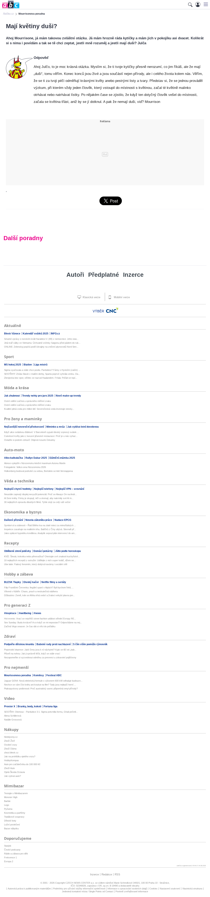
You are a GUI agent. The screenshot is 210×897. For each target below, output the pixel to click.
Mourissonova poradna (18, 675)
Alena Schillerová (12, 715)
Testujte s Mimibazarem (16, 793)
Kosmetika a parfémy (14, 813)
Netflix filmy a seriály (53, 582)
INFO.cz (55, 333)
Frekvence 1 (10, 857)
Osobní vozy (10, 744)
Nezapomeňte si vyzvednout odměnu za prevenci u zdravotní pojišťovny (40, 657)
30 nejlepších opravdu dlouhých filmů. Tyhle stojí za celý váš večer (37, 502)
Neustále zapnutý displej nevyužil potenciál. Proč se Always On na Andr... (40, 494)
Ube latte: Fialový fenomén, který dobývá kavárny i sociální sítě (35, 564)
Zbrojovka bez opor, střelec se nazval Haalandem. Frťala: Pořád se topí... (40, 378)
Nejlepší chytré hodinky (18, 488)
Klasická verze (91, 297)
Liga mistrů (40, 364)
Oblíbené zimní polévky (18, 551)
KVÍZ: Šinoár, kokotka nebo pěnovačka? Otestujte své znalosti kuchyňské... (42, 556)
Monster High (10, 797)
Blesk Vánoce (12, 333)
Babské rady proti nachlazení (54, 644)
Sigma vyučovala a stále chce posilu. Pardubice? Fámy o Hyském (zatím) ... (42, 370)
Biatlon (28, 364)
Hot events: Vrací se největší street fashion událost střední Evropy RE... (40, 618)
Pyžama (8, 809)
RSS (117, 874)
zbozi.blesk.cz (11, 752)
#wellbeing (25, 613)
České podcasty (12, 849)
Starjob (7, 846)
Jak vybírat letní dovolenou (83, 426)
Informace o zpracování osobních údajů (127, 888)
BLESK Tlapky (13, 582)
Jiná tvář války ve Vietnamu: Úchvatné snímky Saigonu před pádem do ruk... (42, 343)
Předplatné (103, 274)
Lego (6, 805)
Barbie (7, 801)
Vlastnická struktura (192, 888)
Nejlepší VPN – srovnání (70, 488)
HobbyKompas (11, 760)
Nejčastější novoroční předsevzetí (24, 426)
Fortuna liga (50, 706)
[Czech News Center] (112, 310)
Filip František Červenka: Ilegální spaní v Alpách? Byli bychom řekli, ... (39, 587)
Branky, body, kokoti (30, 706)
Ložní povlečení (12, 824)
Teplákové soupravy (14, 817)
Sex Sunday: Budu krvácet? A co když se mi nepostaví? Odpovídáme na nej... (43, 622)
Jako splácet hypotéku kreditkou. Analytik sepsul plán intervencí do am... (40, 533)
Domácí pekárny (43, 551)
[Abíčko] (9, 8)
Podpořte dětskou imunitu (19, 644)
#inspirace (10, 613)
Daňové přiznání (14, 520)
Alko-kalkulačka (14, 457)
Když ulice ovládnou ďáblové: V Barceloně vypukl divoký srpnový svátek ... (41, 432)
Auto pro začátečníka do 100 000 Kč (22, 764)
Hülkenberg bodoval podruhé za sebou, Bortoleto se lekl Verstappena (38, 471)
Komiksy (39, 675)
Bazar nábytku (11, 828)
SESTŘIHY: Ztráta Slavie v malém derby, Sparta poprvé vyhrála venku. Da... (42, 374)
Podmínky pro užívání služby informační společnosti (79, 888)
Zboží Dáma (10, 748)
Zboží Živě (9, 741)
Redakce (107, 874)
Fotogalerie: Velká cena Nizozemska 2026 (25, 467)
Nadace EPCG (63, 520)
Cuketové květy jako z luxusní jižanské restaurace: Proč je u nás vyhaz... (41, 436)
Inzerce (133, 274)
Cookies (153, 888)
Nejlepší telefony (44, 488)
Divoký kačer (31, 582)
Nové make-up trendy (68, 395)
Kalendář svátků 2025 (36, 333)
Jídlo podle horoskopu (68, 551)
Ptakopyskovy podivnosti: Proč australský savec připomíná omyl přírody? (41, 688)
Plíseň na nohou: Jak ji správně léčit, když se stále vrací (32, 653)
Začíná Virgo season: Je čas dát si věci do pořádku (29, 626)
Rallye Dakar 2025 (36, 457)
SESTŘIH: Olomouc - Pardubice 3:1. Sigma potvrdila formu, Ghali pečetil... (41, 712)
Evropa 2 (8, 861)
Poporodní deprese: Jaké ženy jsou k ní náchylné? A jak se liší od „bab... (40, 649)
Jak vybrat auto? (12, 776)
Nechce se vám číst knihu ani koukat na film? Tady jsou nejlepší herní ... (40, 684)
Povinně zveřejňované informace (131, 891)
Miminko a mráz (55, 426)
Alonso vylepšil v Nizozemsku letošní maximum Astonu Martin (34, 463)
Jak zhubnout (12, 395)
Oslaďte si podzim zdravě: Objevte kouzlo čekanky (29, 440)
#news (37, 613)
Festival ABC (54, 675)
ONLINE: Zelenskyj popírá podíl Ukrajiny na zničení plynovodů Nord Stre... (41, 347)
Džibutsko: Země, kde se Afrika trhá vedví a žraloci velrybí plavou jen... (39, 595)
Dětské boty (10, 820)
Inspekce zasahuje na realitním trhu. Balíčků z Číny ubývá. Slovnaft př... (40, 529)
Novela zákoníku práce (39, 520)
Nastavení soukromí (170, 888)
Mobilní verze (121, 297)
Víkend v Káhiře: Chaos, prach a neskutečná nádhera (31, 591)
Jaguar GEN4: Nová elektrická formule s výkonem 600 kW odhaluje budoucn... (43, 680)
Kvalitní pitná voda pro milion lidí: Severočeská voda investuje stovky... (39, 409)
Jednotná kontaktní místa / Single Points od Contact (87, 891)
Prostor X (10, 706)
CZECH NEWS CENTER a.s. (80, 883)
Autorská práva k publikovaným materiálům (29, 888)
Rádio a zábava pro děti (16, 853)
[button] (205, 4)
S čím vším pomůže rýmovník (90, 644)
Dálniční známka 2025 (62, 457)
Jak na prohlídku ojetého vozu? (19, 756)
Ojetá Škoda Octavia (14, 772)
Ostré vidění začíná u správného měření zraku (27, 401)
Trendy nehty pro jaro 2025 (38, 395)
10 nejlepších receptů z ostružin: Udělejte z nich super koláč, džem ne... (40, 560)
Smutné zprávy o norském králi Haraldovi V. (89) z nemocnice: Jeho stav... (41, 339)
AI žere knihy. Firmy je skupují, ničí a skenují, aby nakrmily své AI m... (38, 498)
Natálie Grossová (13, 719)
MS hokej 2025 (13, 364)
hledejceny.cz (11, 737)
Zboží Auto (9, 768)
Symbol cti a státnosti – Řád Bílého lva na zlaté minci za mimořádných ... (40, 525)
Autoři (75, 274)
